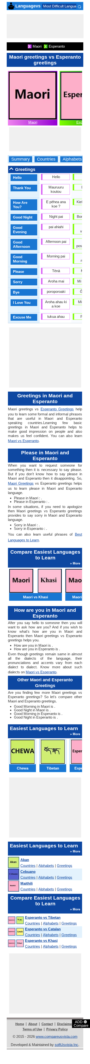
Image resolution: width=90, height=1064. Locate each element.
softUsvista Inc (66, 1045)
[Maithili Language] (13, 886)
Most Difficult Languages (62, 6)
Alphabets (72, 159)
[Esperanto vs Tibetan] (15, 920)
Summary (20, 159)
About (32, 1024)
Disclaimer (65, 1024)
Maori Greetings (21, 483)
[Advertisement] (45, 26)
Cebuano (28, 872)
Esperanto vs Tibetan (42, 917)
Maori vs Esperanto (23, 441)
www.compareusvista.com (57, 1036)
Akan (24, 860)
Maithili (26, 883)
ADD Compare (81, 1023)
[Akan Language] (13, 863)
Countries (46, 159)
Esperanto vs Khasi (41, 941)
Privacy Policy (57, 1029)
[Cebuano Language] (13, 874)
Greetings (64, 866)
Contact (47, 1024)
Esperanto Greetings (57, 409)
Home (19, 1024)
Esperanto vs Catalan (43, 929)
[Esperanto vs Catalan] (15, 932)
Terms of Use (32, 1029)
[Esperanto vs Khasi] (15, 943)
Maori (32, 122)
